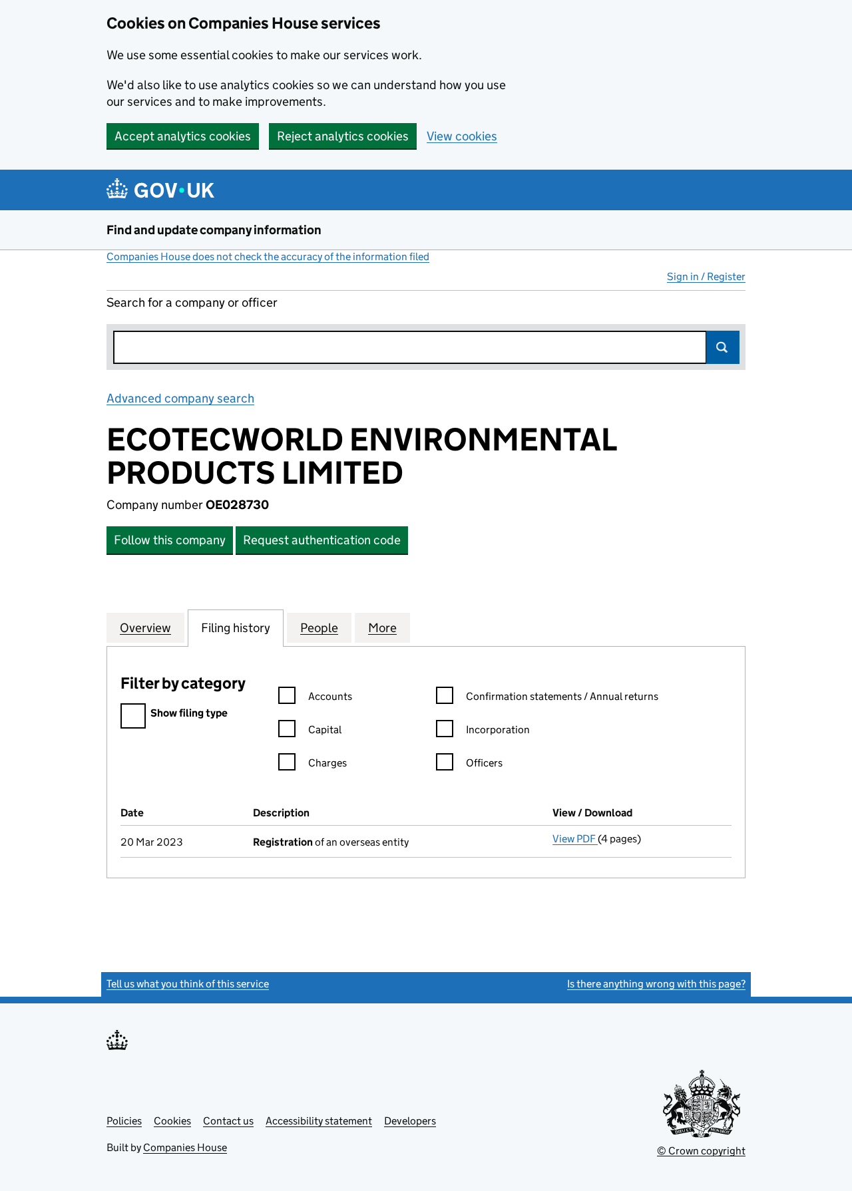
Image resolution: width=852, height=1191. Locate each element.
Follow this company (170, 540)
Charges (327, 763)
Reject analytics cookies (343, 136)
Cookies (172, 1120)
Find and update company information (213, 230)
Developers (410, 1120)
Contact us (228, 1120)
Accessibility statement (319, 1120)
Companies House (185, 1147)
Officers (484, 763)
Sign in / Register (706, 276)
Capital (324, 729)
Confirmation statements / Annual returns (562, 696)
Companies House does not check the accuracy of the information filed (267, 256)
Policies (124, 1120)
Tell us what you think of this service (187, 983)
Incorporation (498, 729)
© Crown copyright (701, 1150)
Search (723, 347)
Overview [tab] (145, 627)
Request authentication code (322, 540)
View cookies (462, 136)
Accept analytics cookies (182, 136)
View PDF (575, 838)
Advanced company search (180, 398)
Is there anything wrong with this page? (656, 983)
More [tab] (382, 627)
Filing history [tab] (235, 627)
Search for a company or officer (192, 302)
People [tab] (319, 627)
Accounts (330, 696)
